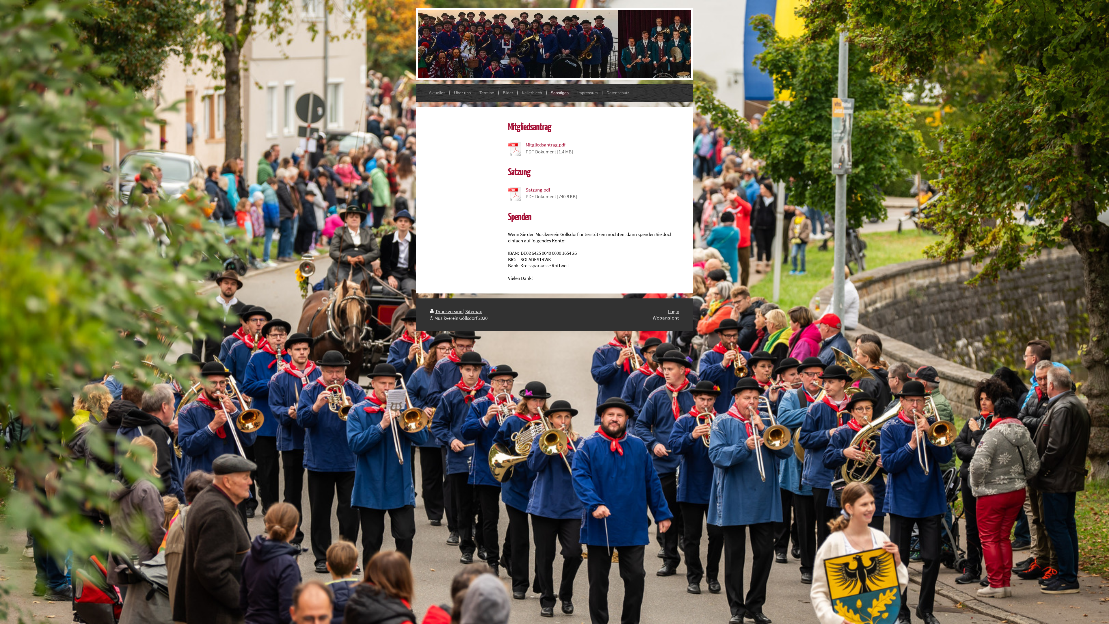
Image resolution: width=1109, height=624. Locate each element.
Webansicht (666, 318)
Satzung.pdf (538, 190)
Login (673, 311)
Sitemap (473, 311)
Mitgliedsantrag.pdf (545, 145)
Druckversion (449, 311)
